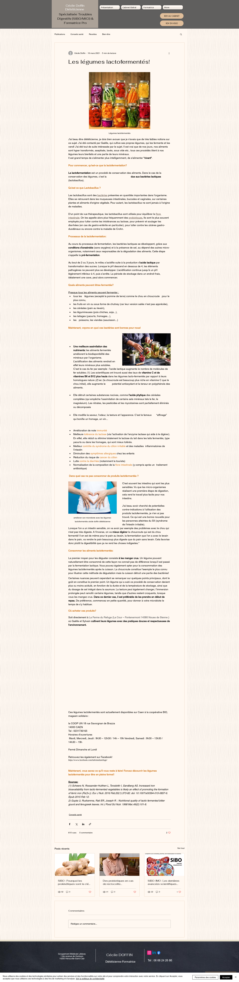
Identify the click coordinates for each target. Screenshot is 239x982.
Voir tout (181, 848)
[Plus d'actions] (169, 53)
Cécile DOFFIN (119, 955)
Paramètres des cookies (205, 977)
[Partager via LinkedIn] (83, 824)
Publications (59, 34)
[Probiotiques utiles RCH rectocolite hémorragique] (120, 864)
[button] (181, 34)
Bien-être (106, 34)
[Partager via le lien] (90, 824)
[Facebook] (159, 953)
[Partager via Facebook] (69, 824)
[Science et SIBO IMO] (164, 864)
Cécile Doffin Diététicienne (75, 7)
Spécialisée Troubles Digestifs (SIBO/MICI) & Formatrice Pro (75, 18)
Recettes (93, 34)
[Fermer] (235, 977)
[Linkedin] (154, 953)
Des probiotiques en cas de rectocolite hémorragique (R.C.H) (118, 882)
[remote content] (119, 668)
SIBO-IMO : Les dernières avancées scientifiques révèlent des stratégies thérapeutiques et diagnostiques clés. (163, 882)
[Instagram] (149, 953)
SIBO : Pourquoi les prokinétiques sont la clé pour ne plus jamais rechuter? (73, 882)
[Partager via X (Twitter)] (76, 824)
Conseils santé (77, 34)
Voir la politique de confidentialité (90, 978)
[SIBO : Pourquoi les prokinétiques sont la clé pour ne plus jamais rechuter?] (75, 864)
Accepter (226, 977)
